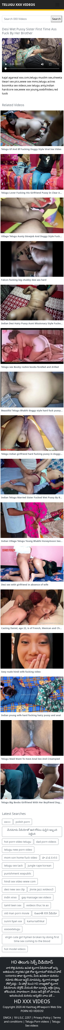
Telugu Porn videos (37, 1021)
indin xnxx (10, 897)
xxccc (7, 822)
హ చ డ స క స (49, 857)
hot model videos (15, 949)
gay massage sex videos (36, 897)
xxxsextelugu (12, 929)
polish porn (23, 822)
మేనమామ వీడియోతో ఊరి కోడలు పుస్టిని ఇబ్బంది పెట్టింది (32, 832)
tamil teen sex (12, 905)
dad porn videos (46, 842)
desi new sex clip (14, 889)
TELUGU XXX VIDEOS (18, 4)
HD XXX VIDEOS (32, 1001)
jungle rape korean (39, 865)
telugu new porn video (18, 849)
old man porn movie (16, 913)
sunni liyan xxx (13, 921)
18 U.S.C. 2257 (22, 1017)
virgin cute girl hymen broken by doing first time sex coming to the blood (32, 939)
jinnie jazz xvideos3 (41, 889)
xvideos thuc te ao (37, 905)
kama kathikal (35, 921)
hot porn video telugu (17, 842)
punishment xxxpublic (17, 873)
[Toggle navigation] (57, 4)
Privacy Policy (42, 1017)
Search (56, 19)
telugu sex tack (13, 865)
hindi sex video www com (20, 881)
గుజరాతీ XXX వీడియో (45, 913)
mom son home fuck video (20, 857)
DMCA (7, 1017)
